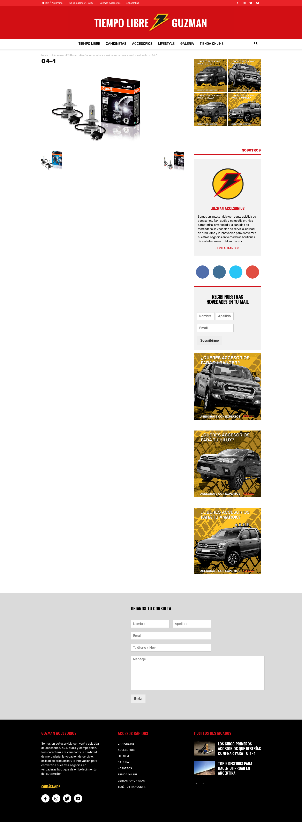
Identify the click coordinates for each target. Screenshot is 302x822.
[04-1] (100, 146)
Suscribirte (252, 267)
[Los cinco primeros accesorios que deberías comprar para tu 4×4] (204, 749)
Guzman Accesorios (110, 3)
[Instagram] (244, 3)
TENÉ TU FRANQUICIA (131, 786)
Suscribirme (209, 340)
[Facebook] (237, 3)
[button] (256, 44)
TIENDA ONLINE (212, 44)
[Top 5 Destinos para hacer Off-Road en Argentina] (204, 768)
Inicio (44, 55)
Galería (187, 44)
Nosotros (125, 768)
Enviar (138, 698)
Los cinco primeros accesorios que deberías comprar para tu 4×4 (239, 748)
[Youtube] (258, 3)
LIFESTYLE (166, 44)
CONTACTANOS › (227, 248)
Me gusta (202, 267)
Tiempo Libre (89, 44)
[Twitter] (251, 3)
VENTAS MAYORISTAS (131, 780)
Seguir (219, 267)
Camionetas (116, 44)
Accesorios (142, 44)
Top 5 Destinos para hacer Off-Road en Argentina (235, 768)
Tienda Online (131, 3)
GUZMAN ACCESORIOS (227, 208)
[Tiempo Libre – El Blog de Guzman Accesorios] (151, 22)
